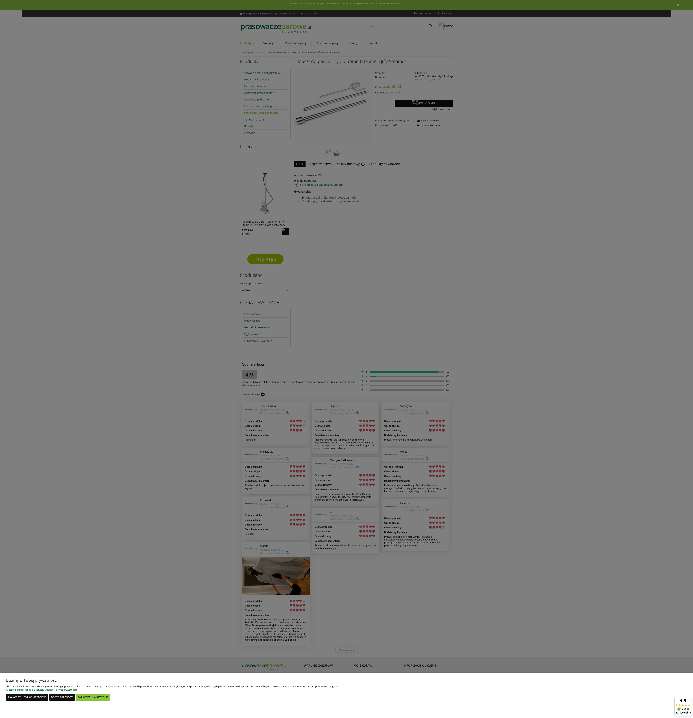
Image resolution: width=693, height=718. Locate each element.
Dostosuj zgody (62, 697)
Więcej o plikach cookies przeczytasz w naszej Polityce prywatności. (41, 689)
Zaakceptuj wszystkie (93, 697)
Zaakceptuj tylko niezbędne (27, 697)
